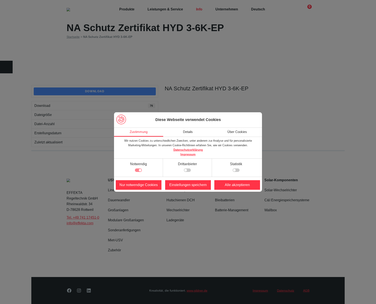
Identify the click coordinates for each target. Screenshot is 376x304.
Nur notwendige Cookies (138, 185)
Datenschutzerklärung (188, 149)
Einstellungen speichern (188, 185)
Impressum (188, 154)
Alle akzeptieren (237, 185)
